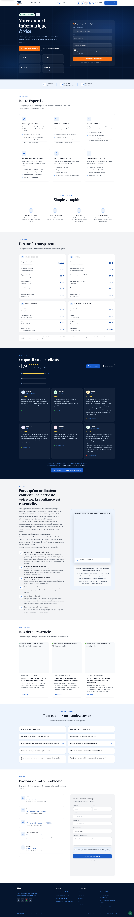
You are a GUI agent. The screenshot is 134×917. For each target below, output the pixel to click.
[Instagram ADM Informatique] (22, 900)
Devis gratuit (111, 3)
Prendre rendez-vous (31, 48)
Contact (69, 3)
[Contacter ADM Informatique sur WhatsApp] (130, 913)
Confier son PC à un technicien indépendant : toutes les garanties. (66, 679)
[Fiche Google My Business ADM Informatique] (26, 900)
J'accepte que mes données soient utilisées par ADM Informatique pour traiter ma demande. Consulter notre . (93, 850)
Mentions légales (92, 914)
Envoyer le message (93, 856)
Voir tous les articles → (106, 636)
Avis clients (81, 895)
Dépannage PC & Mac (62, 892)
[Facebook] (78, 2)
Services (32, 2)
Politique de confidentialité (106, 914)
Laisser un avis (109, 366)
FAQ (64, 3)
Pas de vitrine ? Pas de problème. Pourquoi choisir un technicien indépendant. (98, 680)
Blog (59, 3)
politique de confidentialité (104, 851)
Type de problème (78, 27)
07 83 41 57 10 (99, 3)
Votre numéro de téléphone (80, 35)
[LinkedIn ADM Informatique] (89, 2)
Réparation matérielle (62, 895)
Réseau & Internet (61, 898)
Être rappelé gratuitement (93, 59)
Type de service (77, 828)
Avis (46, 3)
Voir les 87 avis (94, 366)
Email (75, 813)
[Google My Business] (86, 2)
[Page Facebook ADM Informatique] (18, 900)
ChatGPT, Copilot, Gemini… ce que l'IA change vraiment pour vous (33, 679)
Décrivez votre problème (80, 835)
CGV (116, 914)
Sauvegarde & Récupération (64, 901)
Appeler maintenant (52, 48)
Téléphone (76, 820)
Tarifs (40, 3)
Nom (94, 805)
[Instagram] (82, 2)
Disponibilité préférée (79, 42)
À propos (52, 3)
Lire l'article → (25, 694)
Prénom (75, 805)
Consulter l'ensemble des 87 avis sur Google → (74, 465)
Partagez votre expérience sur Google (68, 470)
